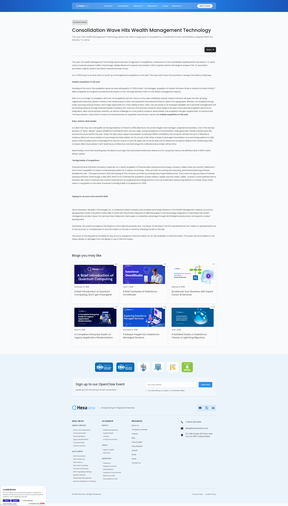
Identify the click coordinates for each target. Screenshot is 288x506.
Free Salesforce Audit (110, 479)
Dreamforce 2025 (109, 476)
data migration (108, 469)
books (134, 454)
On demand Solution (110, 439)
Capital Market (108, 433)
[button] (109, 6)
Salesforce (106, 463)
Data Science (77, 462)
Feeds (134, 459)
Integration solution (110, 466)
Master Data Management (82, 478)
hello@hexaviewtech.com (196, 428)
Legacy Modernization (80, 439)
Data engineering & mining (82, 472)
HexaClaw (106, 453)
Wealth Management (110, 430)
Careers (135, 434)
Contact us (136, 463)
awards (134, 450)
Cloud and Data (78, 443)
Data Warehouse (79, 459)
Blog (133, 438)
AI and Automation (79, 433)
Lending (106, 436)
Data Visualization (79, 456)
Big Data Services (79, 475)
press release (137, 446)
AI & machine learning (80, 469)
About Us (135, 425)
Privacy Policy (179, 390)
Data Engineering (79, 436)
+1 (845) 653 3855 (193, 422)
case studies (137, 442)
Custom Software (79, 446)
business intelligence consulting (84, 481)
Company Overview (139, 429)
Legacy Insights (108, 450)
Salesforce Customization (112, 472)
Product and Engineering (81, 430)
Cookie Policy (211, 494)
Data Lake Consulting (80, 465)
